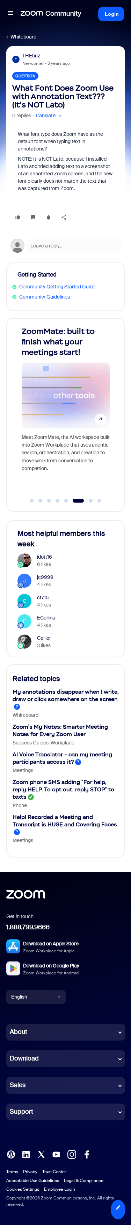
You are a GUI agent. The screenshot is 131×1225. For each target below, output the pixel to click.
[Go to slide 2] (40, 501)
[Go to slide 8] (99, 501)
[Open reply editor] (65, 245)
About (18, 1032)
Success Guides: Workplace (43, 743)
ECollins (46, 618)
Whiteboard (23, 37)
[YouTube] (56, 1153)
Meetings (23, 770)
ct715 (43, 597)
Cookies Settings (22, 1189)
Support (21, 1111)
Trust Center (54, 1172)
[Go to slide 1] (32, 501)
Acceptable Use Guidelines (32, 1180)
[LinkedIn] (25, 1153)
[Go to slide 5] (66, 501)
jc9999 (45, 577)
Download (24, 1058)
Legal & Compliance (83, 1180)
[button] (10, 14)
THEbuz (31, 55)
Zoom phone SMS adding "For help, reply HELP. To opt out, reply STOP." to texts (63, 789)
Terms (12, 1172)
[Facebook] (86, 1153)
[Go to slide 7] (87, 501)
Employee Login (59, 1189)
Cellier (44, 638)
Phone (20, 805)
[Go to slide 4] (57, 501)
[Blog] (10, 1153)
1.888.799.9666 (28, 927)
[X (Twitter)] (41, 1153)
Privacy (30, 1172)
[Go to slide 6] (75, 501)
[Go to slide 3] (49, 501)
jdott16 (44, 557)
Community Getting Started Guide (57, 287)
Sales (18, 1085)
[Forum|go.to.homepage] (51, 14)
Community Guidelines (44, 297)
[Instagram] (71, 1153)
